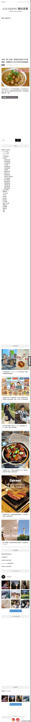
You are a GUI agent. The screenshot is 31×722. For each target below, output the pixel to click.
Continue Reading (12, 97)
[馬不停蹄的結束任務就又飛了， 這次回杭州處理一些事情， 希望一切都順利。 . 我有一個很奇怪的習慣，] (6, 594)
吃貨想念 (6, 169)
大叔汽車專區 (6, 189)
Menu (4, 2)
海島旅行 (5, 198)
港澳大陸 (5, 200)
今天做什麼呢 (6, 156)
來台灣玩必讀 (7, 159)
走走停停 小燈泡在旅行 (7, 566)
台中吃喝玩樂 (7, 163)
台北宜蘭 (6, 164)
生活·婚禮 (5, 201)
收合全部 (8, 149)
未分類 (4, 194)
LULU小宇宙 (5, 151)
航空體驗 (5, 206)
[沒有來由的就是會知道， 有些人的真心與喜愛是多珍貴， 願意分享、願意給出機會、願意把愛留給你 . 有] (25, 594)
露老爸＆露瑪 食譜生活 (7, 554)
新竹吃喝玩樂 (7, 179)
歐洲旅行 (5, 196)
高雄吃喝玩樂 (7, 188)
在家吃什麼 (6, 173)
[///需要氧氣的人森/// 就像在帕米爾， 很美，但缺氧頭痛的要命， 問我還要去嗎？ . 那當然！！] (25, 604)
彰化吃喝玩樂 (7, 178)
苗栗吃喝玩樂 (7, 186)
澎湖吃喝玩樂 (7, 183)
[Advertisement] (15, 41)
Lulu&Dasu (9, 64)
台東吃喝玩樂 (7, 168)
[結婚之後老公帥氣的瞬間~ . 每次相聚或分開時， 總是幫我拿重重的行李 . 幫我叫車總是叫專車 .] (25, 584)
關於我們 (5, 208)
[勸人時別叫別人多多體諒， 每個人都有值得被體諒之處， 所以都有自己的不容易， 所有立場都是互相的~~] (15, 584)
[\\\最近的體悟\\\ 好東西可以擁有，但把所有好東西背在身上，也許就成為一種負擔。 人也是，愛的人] (15, 604)
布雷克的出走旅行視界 (6, 560)
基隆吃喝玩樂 (7, 174)
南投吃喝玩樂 (7, 161)
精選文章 (5, 205)
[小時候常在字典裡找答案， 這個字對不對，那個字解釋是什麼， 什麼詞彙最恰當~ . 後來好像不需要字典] (6, 604)
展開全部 (3, 149)
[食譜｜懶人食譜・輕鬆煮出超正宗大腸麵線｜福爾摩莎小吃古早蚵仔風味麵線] (15, 77)
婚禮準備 (5, 191)
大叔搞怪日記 (4, 557)
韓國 (4, 210)
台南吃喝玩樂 (7, 166)
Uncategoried (5, 154)
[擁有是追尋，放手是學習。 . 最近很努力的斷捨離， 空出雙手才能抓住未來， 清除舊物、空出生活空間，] (15, 594)
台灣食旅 (5, 158)
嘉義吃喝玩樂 (7, 171)
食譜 (3, 64)
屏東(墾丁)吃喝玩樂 (8, 176)
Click (29, 361)
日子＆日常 (5, 193)
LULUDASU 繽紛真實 (15, 8)
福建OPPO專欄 (6, 203)
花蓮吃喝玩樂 (7, 184)
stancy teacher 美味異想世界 (7, 563)
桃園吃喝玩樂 (7, 181)
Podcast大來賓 (6, 153)
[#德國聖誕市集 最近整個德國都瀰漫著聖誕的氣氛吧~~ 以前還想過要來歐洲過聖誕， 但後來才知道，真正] (6, 584)
